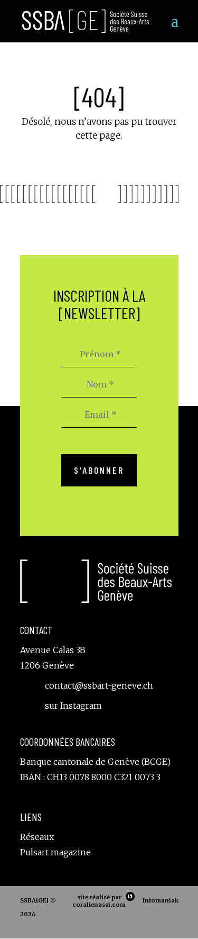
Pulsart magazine (55, 852)
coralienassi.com (99, 904)
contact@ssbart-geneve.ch (99, 685)
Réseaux (37, 837)
